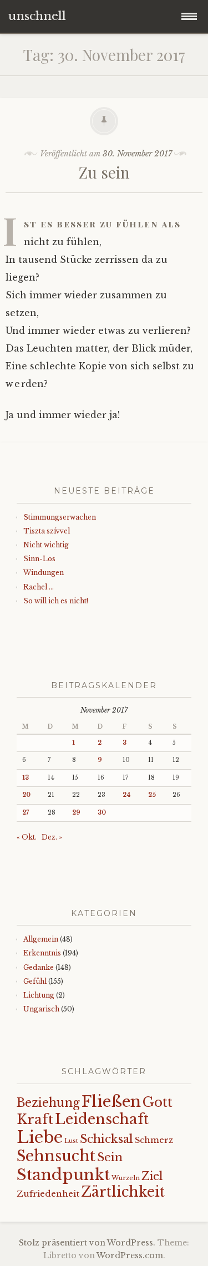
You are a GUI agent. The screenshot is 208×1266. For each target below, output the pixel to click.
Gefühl (35, 981)
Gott (158, 1102)
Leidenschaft (102, 1119)
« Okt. (27, 837)
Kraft (35, 1119)
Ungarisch (41, 1009)
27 (25, 812)
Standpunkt (63, 1174)
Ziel (152, 1176)
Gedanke (38, 967)
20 (26, 795)
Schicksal (106, 1139)
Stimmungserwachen (59, 517)
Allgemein (40, 939)
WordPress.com (130, 1255)
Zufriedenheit (48, 1193)
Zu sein (104, 172)
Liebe (40, 1137)
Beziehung (48, 1103)
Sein (110, 1157)
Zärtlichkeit (123, 1192)
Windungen (43, 572)
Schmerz (154, 1140)
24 (127, 795)
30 (102, 812)
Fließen (111, 1101)
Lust (71, 1141)
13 (25, 777)
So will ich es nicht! (55, 601)
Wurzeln (125, 1178)
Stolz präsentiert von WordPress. (87, 1243)
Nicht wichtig (46, 545)
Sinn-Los (39, 559)
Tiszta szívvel (46, 531)
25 (152, 795)
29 (76, 812)
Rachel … (38, 587)
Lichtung (38, 995)
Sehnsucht (56, 1156)
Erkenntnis (42, 953)
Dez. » (52, 837)
